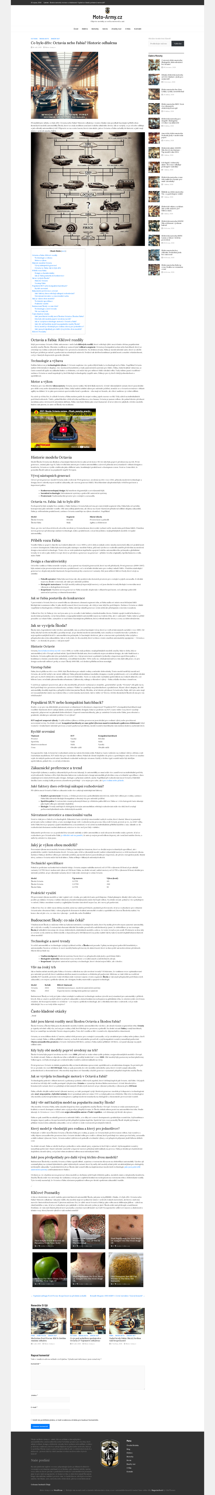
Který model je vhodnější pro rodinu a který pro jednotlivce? (59, 326)
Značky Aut (116, 29)
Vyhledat (178, 43)
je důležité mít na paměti (72, 835)
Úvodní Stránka (133, 1445)
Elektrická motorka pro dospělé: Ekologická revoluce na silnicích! (171, 121)
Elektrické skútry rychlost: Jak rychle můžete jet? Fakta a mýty (172, 208)
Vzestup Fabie (40, 283)
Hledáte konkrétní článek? (159, 38)
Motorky (95, 29)
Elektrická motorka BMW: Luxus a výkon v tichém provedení (172, 238)
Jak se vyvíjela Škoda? (41, 278)
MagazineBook (157, 1490)
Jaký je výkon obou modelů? (43, 299)
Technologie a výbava (43, 258)
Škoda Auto (44, 39)
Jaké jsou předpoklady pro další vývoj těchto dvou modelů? (58, 329)
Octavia (34, 39)
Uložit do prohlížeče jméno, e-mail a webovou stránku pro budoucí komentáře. (65, 1420)
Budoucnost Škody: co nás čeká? (45, 306)
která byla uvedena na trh (49, 651)
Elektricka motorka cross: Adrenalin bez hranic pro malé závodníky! (172, 179)
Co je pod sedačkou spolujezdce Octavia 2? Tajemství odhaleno (85, 1339)
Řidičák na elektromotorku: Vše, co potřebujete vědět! (172, 193)
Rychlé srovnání (41, 288)
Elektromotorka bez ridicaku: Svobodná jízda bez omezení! (171, 252)
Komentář (35, 1364)
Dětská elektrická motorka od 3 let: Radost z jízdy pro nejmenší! (172, 77)
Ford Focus (41, 1336)
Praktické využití (41, 304)
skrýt (64, 251)
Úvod (76, 29)
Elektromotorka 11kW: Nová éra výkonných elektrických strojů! (172, 106)
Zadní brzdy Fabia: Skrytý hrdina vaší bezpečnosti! (125, 1339)
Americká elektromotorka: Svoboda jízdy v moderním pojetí (172, 135)
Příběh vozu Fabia (39, 270)
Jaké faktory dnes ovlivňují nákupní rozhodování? (55, 293)
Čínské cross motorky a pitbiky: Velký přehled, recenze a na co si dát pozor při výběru (81, 3)
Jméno (34, 1395)
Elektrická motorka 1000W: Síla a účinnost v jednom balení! (172, 223)
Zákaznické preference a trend (45, 291)
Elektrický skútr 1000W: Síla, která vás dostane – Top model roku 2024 (171, 150)
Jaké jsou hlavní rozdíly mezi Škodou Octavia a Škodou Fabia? (59, 316)
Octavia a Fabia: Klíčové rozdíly (44, 255)
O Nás (127, 29)
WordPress (58, 1490)
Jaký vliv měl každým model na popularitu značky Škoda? (57, 324)
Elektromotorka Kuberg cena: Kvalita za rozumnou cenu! (172, 267)
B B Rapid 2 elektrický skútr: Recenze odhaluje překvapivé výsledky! (171, 165)
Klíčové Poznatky (39, 332)
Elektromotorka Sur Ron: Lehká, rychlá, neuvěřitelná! (172, 90)
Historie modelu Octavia (42, 263)
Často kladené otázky (40, 314)
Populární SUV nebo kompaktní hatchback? (49, 286)
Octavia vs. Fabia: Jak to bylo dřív (48, 268)
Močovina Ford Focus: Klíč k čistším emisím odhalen (48, 1339)
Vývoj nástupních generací (46, 265)
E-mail (34, 1407)
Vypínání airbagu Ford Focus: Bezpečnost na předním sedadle (58, 1296)
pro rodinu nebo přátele (113, 780)
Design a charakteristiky (44, 273)
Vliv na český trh (41, 311)
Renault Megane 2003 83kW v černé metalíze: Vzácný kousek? (117, 1296)
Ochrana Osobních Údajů (40, 1485)
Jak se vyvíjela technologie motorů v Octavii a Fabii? (56, 321)
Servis (105, 29)
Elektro (85, 29)
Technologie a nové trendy (46, 309)
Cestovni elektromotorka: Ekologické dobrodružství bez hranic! (172, 62)
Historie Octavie (41, 281)
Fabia (111, 1336)
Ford (33, 1336)
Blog (128, 1449)
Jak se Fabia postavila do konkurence (49, 276)
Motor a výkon (40, 260)
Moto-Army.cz (107, 17)
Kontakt (137, 29)
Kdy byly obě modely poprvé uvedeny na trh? (53, 319)
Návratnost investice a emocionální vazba (52, 296)
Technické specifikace (44, 301)
